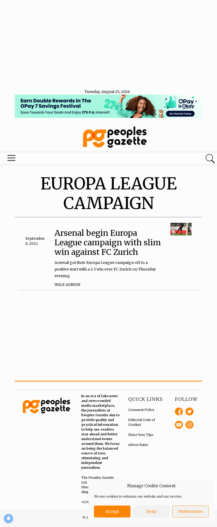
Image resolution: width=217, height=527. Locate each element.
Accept (112, 511)
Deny (151, 511)
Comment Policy (141, 410)
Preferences (190, 511)
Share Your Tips (140, 435)
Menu (12, 159)
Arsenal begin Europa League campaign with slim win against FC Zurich (108, 242)
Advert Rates (138, 445)
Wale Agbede (67, 284)
